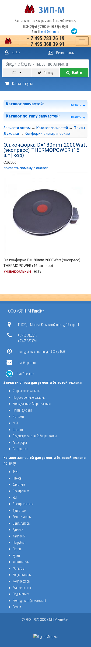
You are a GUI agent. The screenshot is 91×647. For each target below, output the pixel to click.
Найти (77, 72)
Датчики (18, 529)
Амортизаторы (22, 516)
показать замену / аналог (26, 168)
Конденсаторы (22, 574)
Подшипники (21, 594)
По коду (48, 72)
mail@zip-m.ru (50, 31)
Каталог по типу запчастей (32, 116)
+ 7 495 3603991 (27, 340)
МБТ (15, 423)
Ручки (16, 555)
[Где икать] (17, 72)
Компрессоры (21, 581)
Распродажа (20, 448)
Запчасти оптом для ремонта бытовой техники (43, 382)
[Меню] (82, 41)
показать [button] (75, 104)
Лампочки (19, 536)
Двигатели (19, 510)
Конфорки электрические (47, 133)
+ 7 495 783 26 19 (45, 38)
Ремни (17, 606)
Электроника (21, 491)
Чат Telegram (26, 373)
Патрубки (18, 542)
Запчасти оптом (17, 128)
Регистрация (64, 52)
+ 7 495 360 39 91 (45, 44)
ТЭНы (16, 471)
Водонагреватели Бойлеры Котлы (35, 435)
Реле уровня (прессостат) (29, 600)
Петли (17, 548)
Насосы (17, 478)
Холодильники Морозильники (32, 403)
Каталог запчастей (24, 104)
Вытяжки (18, 416)
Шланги (18, 429)
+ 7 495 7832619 (27, 335)
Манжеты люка (22, 587)
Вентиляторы (21, 523)
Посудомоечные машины (29, 397)
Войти (15, 52)
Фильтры (18, 568)
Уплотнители (21, 561)
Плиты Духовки (22, 410)
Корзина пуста (22, 83)
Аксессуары (20, 442)
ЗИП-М (51, 9)
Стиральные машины (26, 390)
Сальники (19, 484)
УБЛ (15, 497)
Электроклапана (23, 503)
